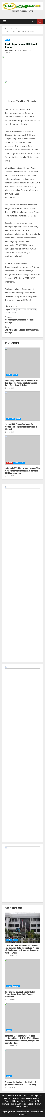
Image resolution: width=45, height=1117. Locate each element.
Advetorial (21, 1104)
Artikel (9, 986)
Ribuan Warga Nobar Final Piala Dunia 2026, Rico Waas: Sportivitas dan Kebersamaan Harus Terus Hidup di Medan (22, 363)
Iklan (4, 1095)
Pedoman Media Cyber (18, 1095)
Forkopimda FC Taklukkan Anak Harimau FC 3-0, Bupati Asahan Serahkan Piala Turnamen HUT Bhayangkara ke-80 (22, 450)
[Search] (32, 21)
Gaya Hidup (10, 418)
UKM (36, 1101)
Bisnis (9, 1030)
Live (40, 21)
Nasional (16, 986)
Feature (5, 1104)
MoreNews (36, 1111)
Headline (16, 1098)
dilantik (13, 310)
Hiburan (16, 1101)
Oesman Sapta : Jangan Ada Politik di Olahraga (19, 320)
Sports (7, 40)
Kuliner (24, 1101)
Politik (18, 1106)
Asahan (9, 462)
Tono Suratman (10, 312)
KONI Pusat (22, 310)
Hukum (38, 1104)
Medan (9, 375)
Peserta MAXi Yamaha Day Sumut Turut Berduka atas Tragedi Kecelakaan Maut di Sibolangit (22, 406)
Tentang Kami (35, 1095)
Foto (31, 1101)
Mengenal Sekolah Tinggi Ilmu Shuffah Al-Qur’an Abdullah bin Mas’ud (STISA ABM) (22, 1064)
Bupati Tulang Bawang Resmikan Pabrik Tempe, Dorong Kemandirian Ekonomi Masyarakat (22, 974)
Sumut (22, 462)
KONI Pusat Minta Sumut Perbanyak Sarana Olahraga (22, 330)
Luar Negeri (26, 1098)
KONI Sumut (31, 310)
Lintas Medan (11, 51)
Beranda (6, 1098)
